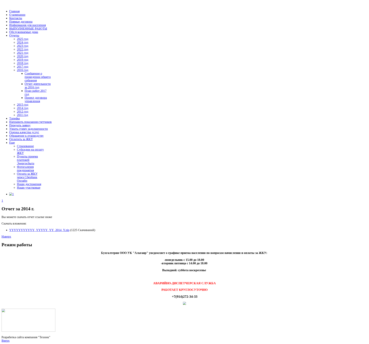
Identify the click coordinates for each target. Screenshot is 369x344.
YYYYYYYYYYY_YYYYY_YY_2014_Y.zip (39, 230)
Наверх (6, 236)
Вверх (6, 340)
